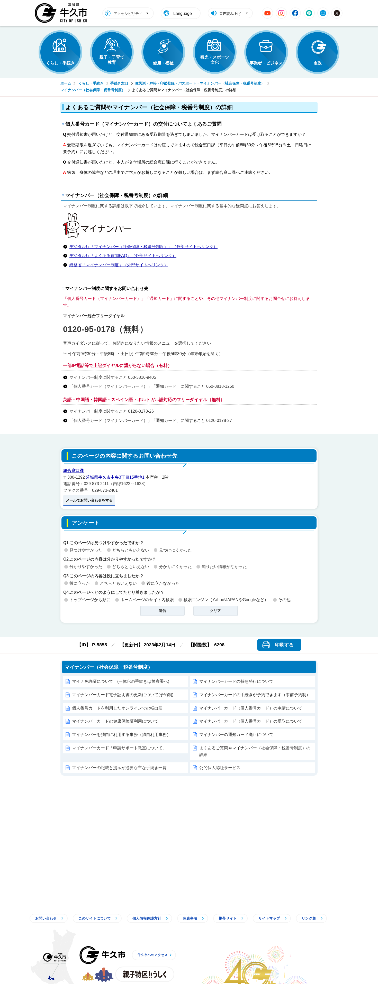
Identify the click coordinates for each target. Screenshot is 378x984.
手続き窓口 (119, 83)
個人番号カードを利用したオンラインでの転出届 (117, 708)
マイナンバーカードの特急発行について (236, 681)
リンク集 (309, 918)
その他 (284, 600)
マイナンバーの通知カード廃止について (236, 734)
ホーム (65, 83)
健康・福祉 (163, 63)
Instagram (281, 13)
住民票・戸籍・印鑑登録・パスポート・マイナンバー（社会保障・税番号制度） (200, 83)
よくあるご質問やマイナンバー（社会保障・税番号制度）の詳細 (254, 751)
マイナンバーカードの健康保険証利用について (115, 721)
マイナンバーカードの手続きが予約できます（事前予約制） (254, 695)
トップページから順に (90, 600)
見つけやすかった (85, 550)
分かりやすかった (85, 566)
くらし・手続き (60, 63)
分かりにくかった (175, 566)
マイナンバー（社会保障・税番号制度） (92, 90)
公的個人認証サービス (219, 767)
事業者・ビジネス (266, 63)
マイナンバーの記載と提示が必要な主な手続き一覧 (119, 767)
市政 (317, 63)
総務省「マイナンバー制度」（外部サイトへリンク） (118, 265)
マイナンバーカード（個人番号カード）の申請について (250, 708)
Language (182, 13)
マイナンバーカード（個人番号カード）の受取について (250, 721)
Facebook (295, 13)
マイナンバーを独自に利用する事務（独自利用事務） (121, 734)
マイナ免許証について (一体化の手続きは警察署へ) (120, 681)
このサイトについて (94, 918)
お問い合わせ (46, 918)
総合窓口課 (73, 470)
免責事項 (190, 918)
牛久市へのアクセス (153, 955)
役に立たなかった (163, 583)
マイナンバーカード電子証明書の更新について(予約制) (122, 695)
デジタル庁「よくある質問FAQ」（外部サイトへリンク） (122, 255)
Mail (323, 13)
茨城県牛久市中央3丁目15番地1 (115, 477)
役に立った (79, 583)
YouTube (267, 13)
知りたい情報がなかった (224, 566)
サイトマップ (269, 918)
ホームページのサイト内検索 (147, 600)
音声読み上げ (230, 14)
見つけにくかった (175, 550)
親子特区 (144, 974)
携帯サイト (228, 918)
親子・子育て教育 (112, 59)
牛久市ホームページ (62, 13)
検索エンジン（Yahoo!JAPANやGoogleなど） (226, 600)
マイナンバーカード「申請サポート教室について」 (119, 748)
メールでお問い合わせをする (89, 500)
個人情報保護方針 (146, 918)
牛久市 (102, 955)
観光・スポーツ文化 (214, 59)
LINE (309, 13)
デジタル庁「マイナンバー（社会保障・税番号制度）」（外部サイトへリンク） (143, 246)
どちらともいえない (130, 550)
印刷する (284, 644)
